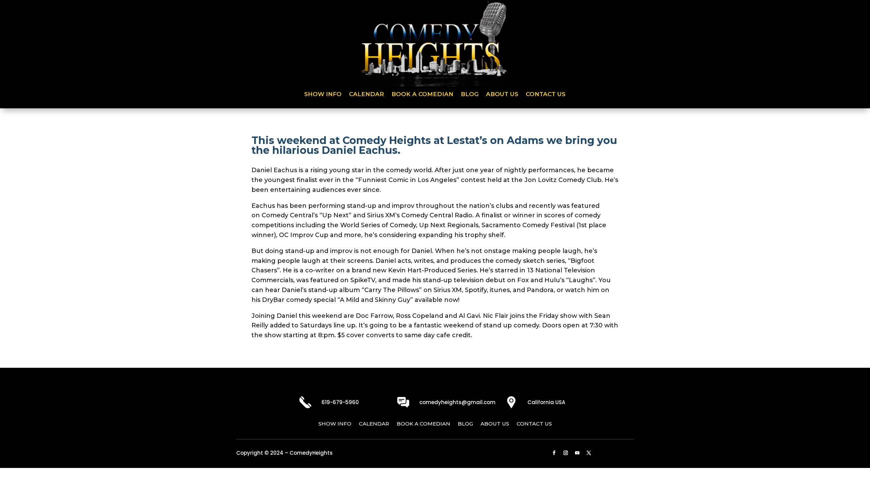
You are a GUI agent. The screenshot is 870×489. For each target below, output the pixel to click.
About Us (502, 94)
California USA (546, 402)
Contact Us (546, 94)
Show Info (323, 94)
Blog (469, 94)
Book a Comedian (422, 94)
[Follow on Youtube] (577, 453)
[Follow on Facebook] (554, 453)
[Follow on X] (589, 453)
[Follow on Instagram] (565, 453)
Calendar (366, 94)
